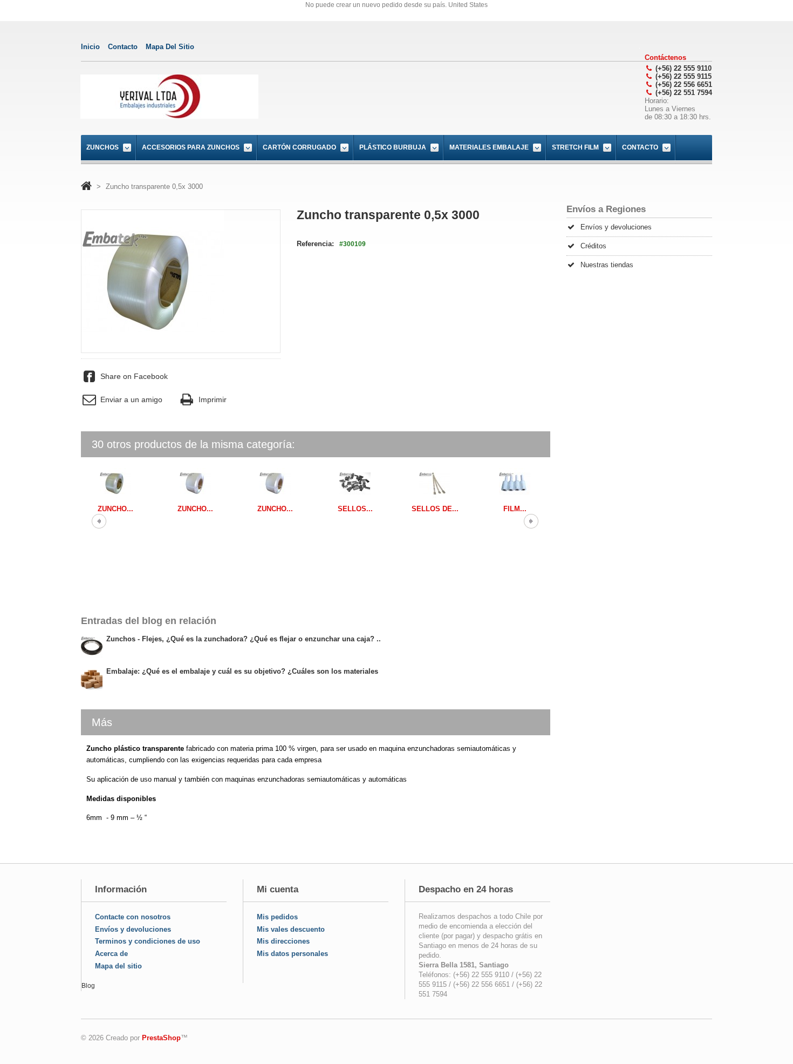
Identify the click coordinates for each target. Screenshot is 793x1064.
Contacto (640, 147)
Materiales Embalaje (489, 147)
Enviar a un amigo (131, 399)
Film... (515, 509)
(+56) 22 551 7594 (683, 93)
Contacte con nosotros (132, 917)
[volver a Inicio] (86, 186)
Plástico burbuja (392, 147)
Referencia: (315, 244)
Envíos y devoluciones (616, 227)
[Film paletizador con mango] (514, 483)
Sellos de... (435, 509)
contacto (123, 47)
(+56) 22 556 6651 (683, 84)
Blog (88, 986)
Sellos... (355, 509)
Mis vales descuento (291, 929)
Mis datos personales (292, 954)
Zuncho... (115, 509)
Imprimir (212, 399)
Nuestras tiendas (606, 265)
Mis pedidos (277, 917)
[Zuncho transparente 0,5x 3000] (115, 483)
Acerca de (111, 954)
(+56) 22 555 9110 (683, 68)
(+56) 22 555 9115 (683, 76)
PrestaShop (161, 1038)
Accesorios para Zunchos (191, 147)
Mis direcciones (283, 941)
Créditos (593, 246)
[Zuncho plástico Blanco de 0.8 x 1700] (275, 483)
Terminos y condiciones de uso (147, 941)
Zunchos (102, 147)
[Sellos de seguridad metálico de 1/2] (434, 483)
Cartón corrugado (299, 147)
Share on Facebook (134, 376)
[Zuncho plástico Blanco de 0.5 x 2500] (195, 483)
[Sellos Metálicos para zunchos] (354, 483)
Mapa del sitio (118, 966)
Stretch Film (575, 147)
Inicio (90, 47)
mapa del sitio (170, 47)
